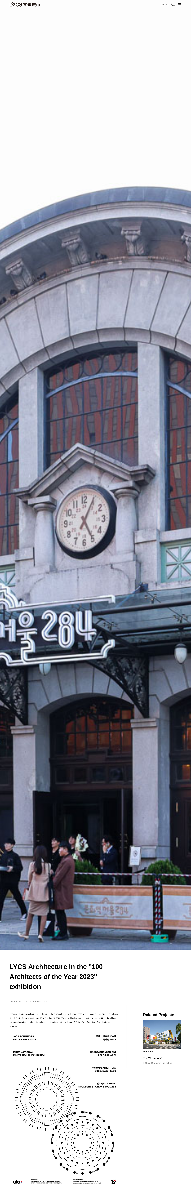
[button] (180, 4)
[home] (25, 4)
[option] (167, 4)
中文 (167, 5)
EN (163, 5)
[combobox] (163, 4)
